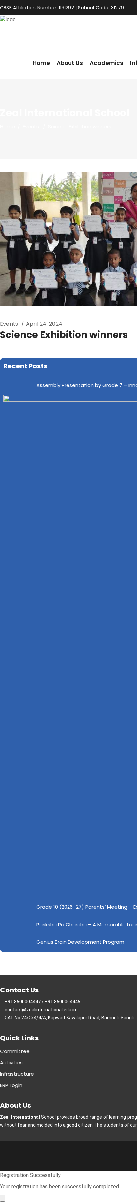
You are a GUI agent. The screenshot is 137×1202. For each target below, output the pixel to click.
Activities (11, 1062)
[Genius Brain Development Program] (17, 941)
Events (31, 126)
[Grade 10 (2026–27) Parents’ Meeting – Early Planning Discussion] (17, 906)
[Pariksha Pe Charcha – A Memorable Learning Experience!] (17, 924)
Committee (15, 1051)
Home (7, 126)
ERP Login (11, 1085)
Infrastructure (17, 1073)
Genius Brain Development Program (80, 941)
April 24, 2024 (44, 324)
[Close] (2, 1198)
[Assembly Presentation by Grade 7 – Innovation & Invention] (17, 385)
